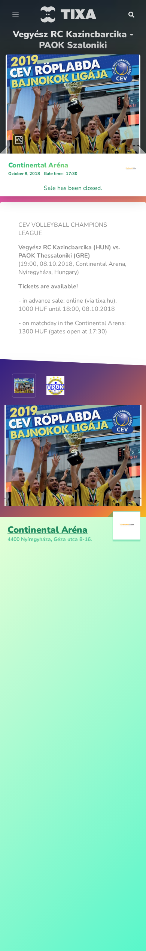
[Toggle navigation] (15, 15)
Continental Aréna (38, 165)
